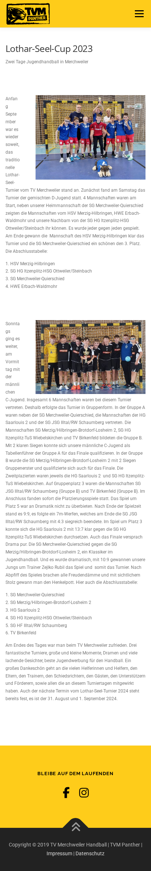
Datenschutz (90, 853)
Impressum (59, 853)
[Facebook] (66, 792)
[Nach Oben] (76, 828)
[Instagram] (84, 792)
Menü (138, 13)
